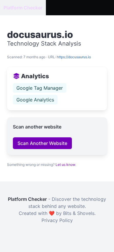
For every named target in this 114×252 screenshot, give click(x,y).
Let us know (65, 164)
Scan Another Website (42, 143)
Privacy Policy (57, 220)
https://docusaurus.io (74, 57)
